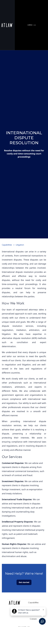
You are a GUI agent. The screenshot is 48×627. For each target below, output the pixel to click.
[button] (31, 25)
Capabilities (33, 602)
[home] (7, 25)
